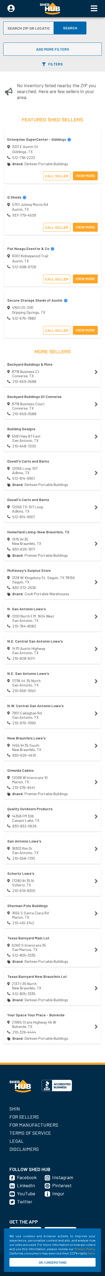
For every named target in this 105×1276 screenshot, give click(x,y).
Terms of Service (30, 1133)
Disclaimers (24, 1149)
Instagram (62, 1177)
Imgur (58, 1193)
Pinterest (62, 1185)
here (91, 1253)
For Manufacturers (33, 1125)
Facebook (27, 1177)
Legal (16, 1141)
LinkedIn (26, 1185)
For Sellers (24, 1117)
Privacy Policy (85, 1249)
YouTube (26, 1193)
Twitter (24, 1201)
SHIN (14, 1109)
